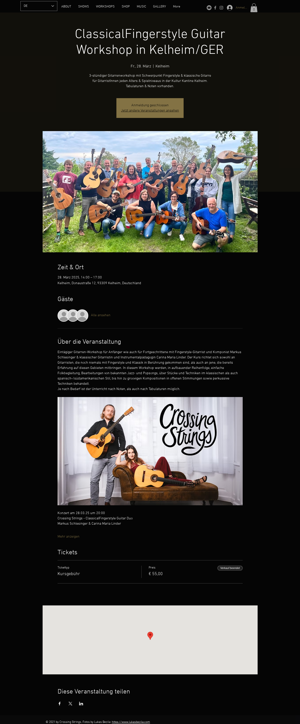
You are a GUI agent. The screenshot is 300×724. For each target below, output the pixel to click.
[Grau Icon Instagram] (221, 7)
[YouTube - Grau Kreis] (209, 7)
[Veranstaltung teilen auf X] (70, 703)
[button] (254, 7)
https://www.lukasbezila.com (131, 722)
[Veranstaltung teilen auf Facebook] (60, 703)
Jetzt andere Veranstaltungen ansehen (150, 110)
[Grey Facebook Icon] (215, 7)
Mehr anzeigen (69, 536)
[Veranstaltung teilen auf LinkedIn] (81, 703)
